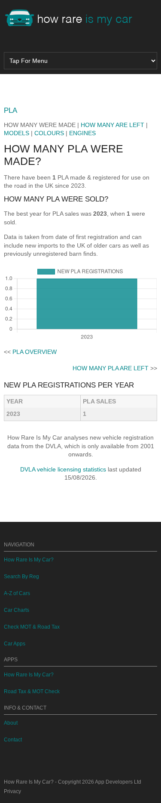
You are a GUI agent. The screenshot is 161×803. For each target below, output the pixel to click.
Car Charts (16, 610)
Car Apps (14, 644)
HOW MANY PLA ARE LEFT (111, 368)
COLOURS (49, 133)
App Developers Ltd (118, 782)
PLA (10, 110)
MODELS (16, 133)
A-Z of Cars (17, 593)
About (11, 723)
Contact (13, 740)
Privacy (12, 791)
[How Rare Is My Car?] (72, 19)
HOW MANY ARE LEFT (112, 124)
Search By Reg (21, 577)
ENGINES (82, 133)
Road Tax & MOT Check (32, 691)
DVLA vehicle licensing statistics (63, 469)
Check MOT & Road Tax (32, 627)
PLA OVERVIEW (34, 351)
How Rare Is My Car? (29, 560)
